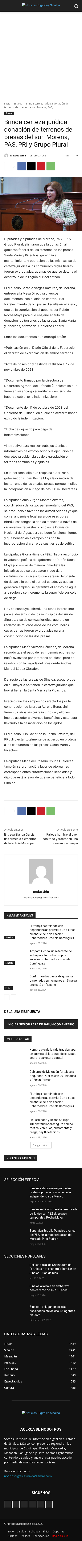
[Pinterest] (41, 166)
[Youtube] (49, 1504)
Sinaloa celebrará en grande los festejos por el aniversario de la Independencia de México (50, 1192)
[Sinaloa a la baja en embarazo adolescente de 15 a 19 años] (15, 1292)
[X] (31, 166)
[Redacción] (7, 156)
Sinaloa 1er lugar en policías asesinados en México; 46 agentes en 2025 (52, 1311)
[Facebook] (21, 166)
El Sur (8, 988)
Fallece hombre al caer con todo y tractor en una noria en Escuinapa (60, 839)
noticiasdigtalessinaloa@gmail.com (28, 1476)
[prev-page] (6, 997)
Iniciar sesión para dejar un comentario (41, 1024)
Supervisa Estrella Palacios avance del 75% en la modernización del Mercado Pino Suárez (52, 1234)
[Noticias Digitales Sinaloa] (41, 5)
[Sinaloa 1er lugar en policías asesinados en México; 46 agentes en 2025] (15, 1312)
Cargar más (40, 1145)
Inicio (7, 103)
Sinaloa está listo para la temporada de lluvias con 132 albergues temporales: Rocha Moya (53, 1213)
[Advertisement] (41, 54)
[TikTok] (24, 1504)
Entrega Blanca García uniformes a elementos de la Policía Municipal (20, 839)
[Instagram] (16, 1504)
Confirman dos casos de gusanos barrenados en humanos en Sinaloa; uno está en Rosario (53, 980)
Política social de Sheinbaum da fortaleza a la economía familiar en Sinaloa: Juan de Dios (53, 1269)
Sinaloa (18, 103)
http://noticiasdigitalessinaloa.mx (41, 897)
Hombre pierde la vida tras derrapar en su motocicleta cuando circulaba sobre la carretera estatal (53, 1053)
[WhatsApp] (50, 166)
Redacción (19, 155)
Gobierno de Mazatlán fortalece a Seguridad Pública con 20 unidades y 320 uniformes (53, 1075)
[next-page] (13, 997)
